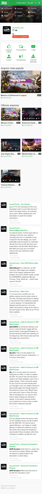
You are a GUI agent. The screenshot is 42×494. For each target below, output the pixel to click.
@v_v (11, 372)
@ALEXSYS (13, 327)
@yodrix (12, 353)
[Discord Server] (16, 30)
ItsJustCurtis (18, 27)
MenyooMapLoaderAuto (18, 230)
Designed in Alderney (8, 486)
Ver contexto (14, 221)
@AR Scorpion (15, 449)
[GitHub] (13, 30)
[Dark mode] (35, 3)
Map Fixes (25, 291)
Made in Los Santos (8, 488)
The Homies (25, 204)
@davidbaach (14, 268)
